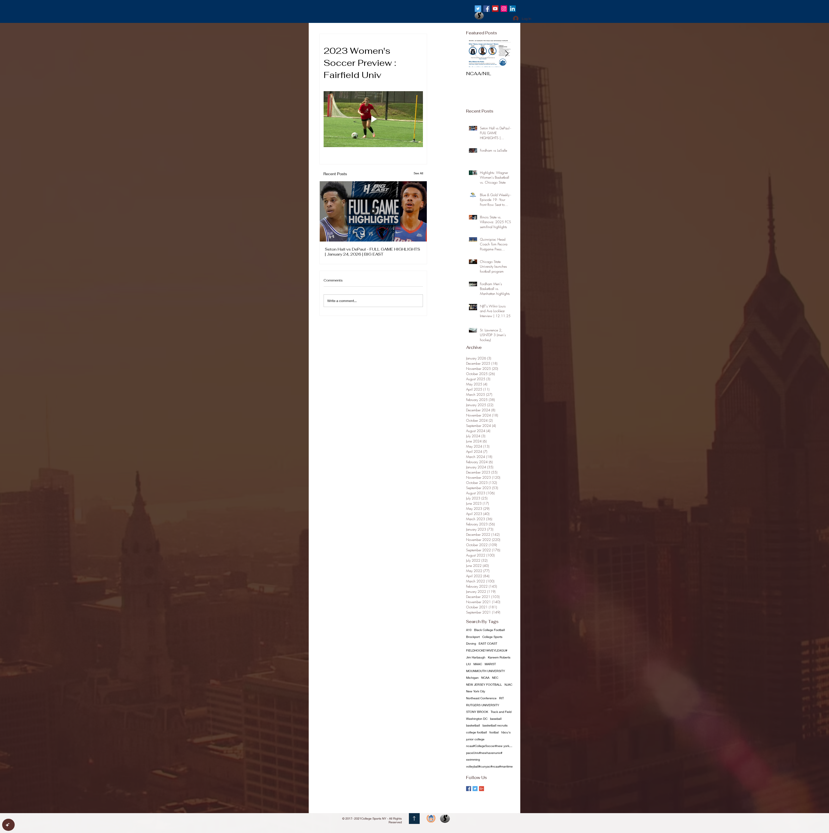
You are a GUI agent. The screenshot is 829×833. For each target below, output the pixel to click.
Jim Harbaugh (475, 657)
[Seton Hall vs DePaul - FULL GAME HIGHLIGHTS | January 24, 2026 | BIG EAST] (373, 211)
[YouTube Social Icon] (495, 8)
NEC (495, 677)
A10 (468, 630)
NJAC (508, 684)
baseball (496, 718)
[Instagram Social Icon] (504, 8)
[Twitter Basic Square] (475, 788)
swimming (473, 759)
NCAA (485, 677)
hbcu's (506, 732)
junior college (475, 739)
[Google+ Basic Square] (481, 788)
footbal (494, 732)
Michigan (472, 677)
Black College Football (489, 630)
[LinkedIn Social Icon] (512, 8)
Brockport (473, 637)
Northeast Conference (481, 698)
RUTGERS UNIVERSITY (482, 705)
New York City (475, 691)
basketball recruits (495, 725)
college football (476, 732)
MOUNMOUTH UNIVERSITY (485, 671)
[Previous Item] (473, 53)
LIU (468, 664)
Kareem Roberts (499, 657)
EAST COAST (488, 643)
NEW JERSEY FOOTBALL (484, 684)
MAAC (477, 664)
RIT (501, 698)
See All (418, 173)
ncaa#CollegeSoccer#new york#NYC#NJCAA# (490, 746)
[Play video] (373, 119)
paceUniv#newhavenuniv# (484, 753)
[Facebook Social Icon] (486, 8)
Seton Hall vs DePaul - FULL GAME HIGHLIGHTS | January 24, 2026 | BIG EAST (372, 252)
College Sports (492, 637)
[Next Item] (507, 53)
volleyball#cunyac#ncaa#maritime (489, 766)
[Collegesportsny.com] (478, 8)
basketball (473, 725)
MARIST (490, 664)
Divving (471, 643)
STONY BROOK (477, 712)
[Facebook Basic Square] (468, 788)
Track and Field (501, 712)
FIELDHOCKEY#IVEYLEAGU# (486, 650)
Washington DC (476, 718)
